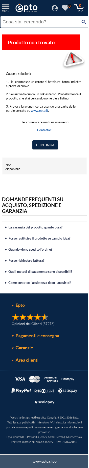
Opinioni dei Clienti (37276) (31, 324)
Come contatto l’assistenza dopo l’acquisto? (39, 283)
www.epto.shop (43, 461)
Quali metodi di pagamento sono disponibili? (40, 272)
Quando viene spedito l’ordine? (30, 249)
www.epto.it (39, 111)
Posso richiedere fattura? (26, 260)
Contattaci (44, 130)
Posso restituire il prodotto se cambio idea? (39, 238)
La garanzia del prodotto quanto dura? (35, 227)
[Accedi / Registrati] (55, 9)
